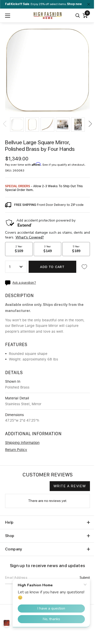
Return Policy (16, 450)
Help (9, 522)
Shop (9, 535)
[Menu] (7, 15)
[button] (17, 124)
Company (13, 549)
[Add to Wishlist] (84, 267)
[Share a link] (8, 282)
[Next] (90, 124)
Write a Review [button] (69, 486)
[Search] (77, 15)
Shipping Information (22, 443)
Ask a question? (24, 282)
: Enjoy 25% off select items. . (43, 4)
